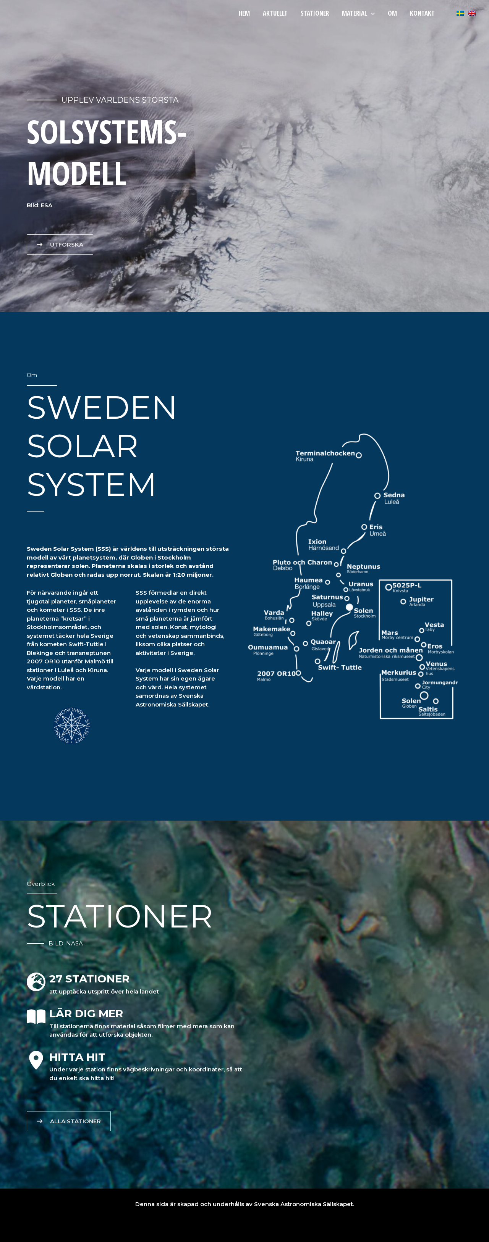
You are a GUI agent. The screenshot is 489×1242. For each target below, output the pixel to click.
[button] (371, 13)
